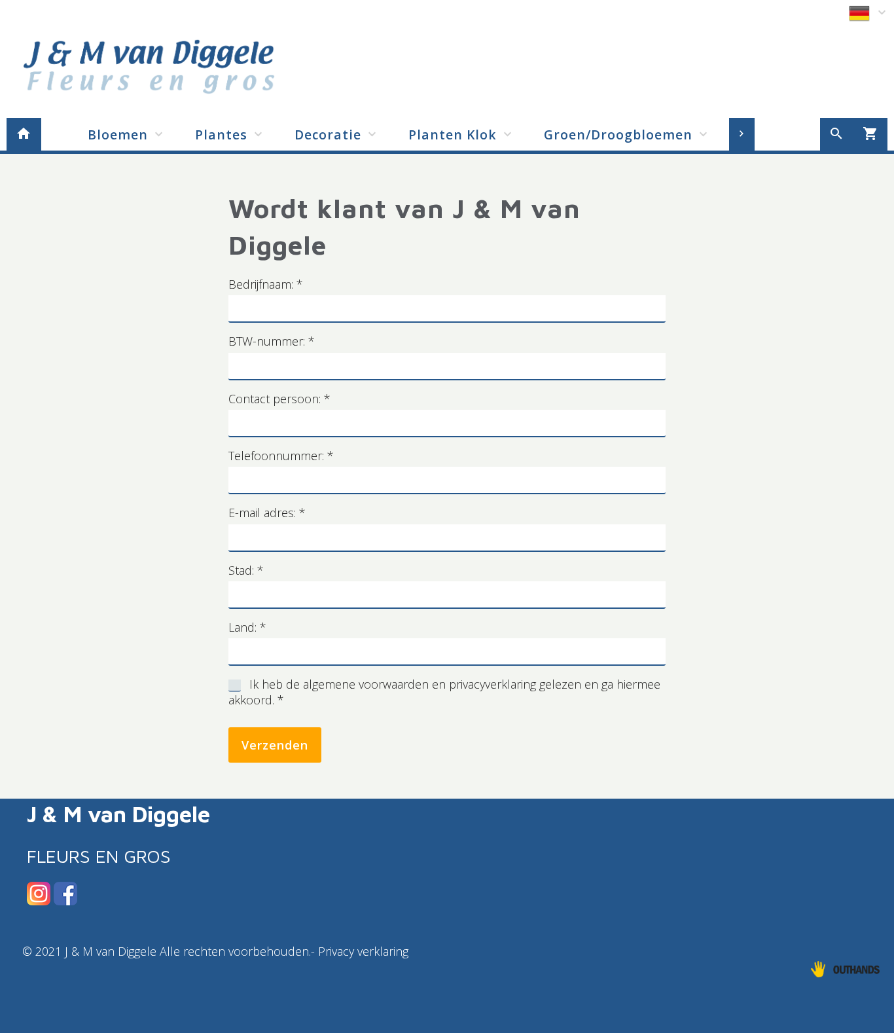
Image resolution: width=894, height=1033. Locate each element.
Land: (247, 627)
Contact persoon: (279, 399)
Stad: (246, 570)
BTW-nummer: (271, 341)
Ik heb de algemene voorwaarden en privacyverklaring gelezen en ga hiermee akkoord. (444, 692)
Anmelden (818, 12)
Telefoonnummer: (281, 455)
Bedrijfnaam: (265, 284)
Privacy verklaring (365, 951)
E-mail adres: (267, 512)
